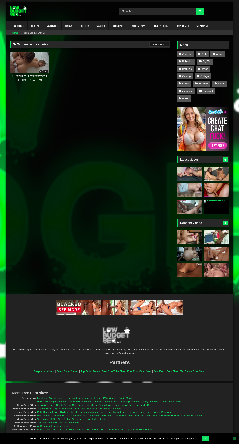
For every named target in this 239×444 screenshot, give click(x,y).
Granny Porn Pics (169, 415)
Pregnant (208, 90)
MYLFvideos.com (69, 422)
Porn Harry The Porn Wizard (107, 429)
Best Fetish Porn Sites (166, 371)
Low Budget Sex (117, 412)
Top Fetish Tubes (90, 371)
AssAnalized (44, 408)
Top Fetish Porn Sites (192, 371)
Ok (205, 438)
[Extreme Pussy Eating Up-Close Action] (189, 174)
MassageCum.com (55, 401)
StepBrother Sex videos (71, 419)
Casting (100, 25)
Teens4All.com (45, 405)
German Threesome (139, 412)
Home (20, 25)
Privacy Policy (160, 25)
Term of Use (182, 25)
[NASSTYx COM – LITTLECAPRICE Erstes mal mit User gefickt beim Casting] (216, 254)
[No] (234, 438)
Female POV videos (105, 398)
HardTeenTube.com (110, 408)
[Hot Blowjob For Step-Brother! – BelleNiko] (216, 207)
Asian (219, 54)
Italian (68, 25)
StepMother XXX (46, 419)
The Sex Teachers (47, 422)
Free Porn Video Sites (139, 371)
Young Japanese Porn (93, 412)
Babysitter (117, 25)
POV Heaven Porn (47, 412)
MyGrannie (43, 415)
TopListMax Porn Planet (138, 429)
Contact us (202, 25)
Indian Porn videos (164, 412)
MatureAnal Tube (123, 415)
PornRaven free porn (77, 429)
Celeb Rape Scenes (68, 371)
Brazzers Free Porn (86, 408)
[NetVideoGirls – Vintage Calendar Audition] (189, 190)
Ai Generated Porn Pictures (52, 426)
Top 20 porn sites (62, 408)
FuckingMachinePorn (105, 401)
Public (185, 98)
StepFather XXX (96, 419)
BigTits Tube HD (69, 412)
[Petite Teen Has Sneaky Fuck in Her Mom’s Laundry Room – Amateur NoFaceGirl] (189, 270)
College (204, 76)
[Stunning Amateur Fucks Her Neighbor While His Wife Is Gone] (216, 190)
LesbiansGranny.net (100, 415)
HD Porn (84, 25)
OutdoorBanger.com (80, 401)
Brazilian (187, 68)
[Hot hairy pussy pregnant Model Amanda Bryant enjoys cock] (189, 237)
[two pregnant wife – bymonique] (216, 237)
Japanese (52, 25)
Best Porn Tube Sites (113, 371)
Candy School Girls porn (69, 405)
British (204, 68)
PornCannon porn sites (50, 429)
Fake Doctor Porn (171, 401)
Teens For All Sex (123, 405)
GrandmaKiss (78, 415)
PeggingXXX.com (129, 401)
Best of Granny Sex (146, 415)
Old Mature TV (60, 415)
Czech (185, 83)
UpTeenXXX (142, 405)
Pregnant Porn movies (79, 398)
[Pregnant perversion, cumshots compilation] (216, 270)
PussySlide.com (150, 401)
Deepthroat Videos (44, 371)
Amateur (187, 54)
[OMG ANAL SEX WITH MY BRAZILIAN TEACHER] (189, 207)
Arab (204, 54)
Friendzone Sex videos (98, 405)
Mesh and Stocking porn (50, 398)
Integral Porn (138, 25)
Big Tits (35, 25)
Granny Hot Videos (191, 415)
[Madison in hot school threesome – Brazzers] (216, 174)
